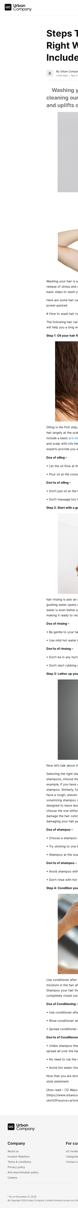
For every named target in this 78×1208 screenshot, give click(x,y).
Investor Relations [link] (19, 1156)
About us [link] (13, 1151)
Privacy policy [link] (16, 1167)
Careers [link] (12, 1177)
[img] (18, 7)
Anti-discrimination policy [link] (23, 1172)
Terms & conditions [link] (19, 1161)
